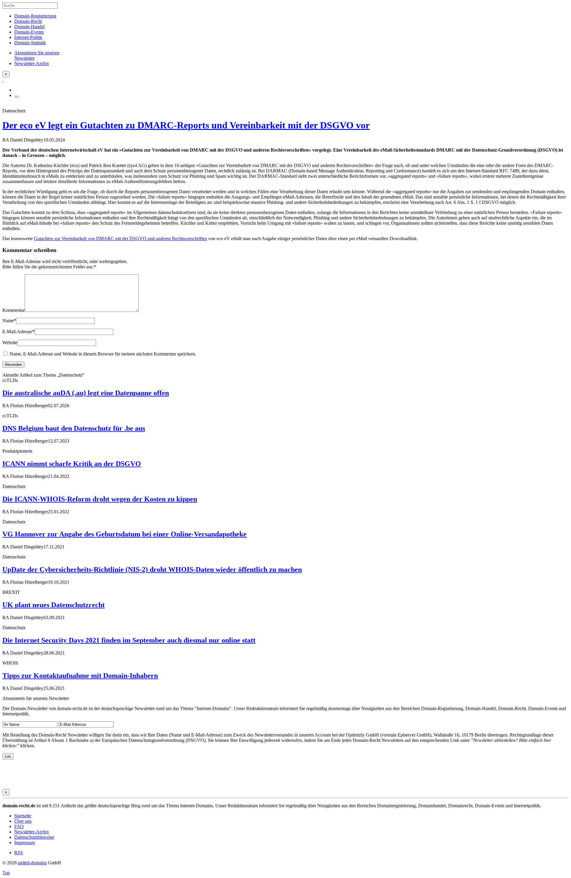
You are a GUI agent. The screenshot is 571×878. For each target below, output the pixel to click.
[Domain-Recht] (3, 79)
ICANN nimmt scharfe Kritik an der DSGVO (71, 464)
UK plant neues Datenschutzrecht (53, 605)
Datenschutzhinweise (34, 837)
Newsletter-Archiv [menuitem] (31, 63)
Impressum (24, 842)
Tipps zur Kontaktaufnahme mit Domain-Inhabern (80, 675)
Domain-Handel (29, 26)
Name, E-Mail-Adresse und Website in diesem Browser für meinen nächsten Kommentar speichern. (103, 353)
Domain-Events (29, 31)
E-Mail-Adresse (18, 331)
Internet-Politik (28, 37)
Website (9, 342)
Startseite (22, 815)
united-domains (32, 862)
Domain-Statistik (30, 42)
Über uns (23, 821)
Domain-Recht (28, 21)
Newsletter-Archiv (31, 831)
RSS (18, 852)
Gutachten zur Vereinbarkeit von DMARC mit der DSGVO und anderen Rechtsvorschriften (120, 238)
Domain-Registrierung (35, 15)
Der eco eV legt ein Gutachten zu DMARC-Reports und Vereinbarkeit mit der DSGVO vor (186, 125)
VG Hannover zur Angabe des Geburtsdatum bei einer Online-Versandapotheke (124, 534)
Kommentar (13, 310)
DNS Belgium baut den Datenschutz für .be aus (73, 428)
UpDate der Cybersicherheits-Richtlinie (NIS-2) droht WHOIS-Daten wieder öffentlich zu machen (152, 569)
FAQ (19, 826)
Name (9, 320)
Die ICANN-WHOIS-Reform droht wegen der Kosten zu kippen (99, 499)
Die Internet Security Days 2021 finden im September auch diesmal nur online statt (128, 640)
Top (6, 872)
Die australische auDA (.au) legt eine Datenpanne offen (85, 393)
